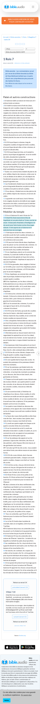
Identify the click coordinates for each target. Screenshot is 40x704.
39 (4, 465)
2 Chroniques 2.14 (17, 599)
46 (4, 521)
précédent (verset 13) (20, 587)
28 (4, 360)
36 (4, 438)
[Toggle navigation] (33, 7)
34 (4, 423)
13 (4, 215)
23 (4, 311)
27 (4, 352)
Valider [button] (6, 700)
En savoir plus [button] (26, 695)
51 (4, 563)
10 (4, 184)
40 (4, 475)
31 (4, 391)
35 (4, 428)
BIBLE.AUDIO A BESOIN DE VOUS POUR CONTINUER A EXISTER (21, 21)
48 (4, 536)
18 (4, 264)
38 (4, 455)
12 (4, 198)
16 (4, 242)
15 (4, 232)
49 (4, 543)
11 (4, 191)
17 (4, 252)
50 (4, 550)
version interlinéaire (22, 63)
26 (4, 345)
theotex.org (22, 635)
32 (4, 406)
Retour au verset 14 (20, 582)
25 (4, 333)
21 (4, 294)
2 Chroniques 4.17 (12, 610)
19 (4, 274)
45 (4, 514)
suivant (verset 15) (20, 617)
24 (4, 320)
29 (4, 367)
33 (4, 416)
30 (4, 379)
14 (4, 218)
